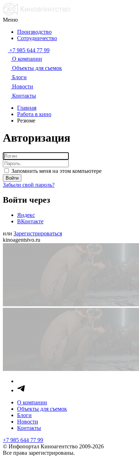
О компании (32, 402)
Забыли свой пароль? (29, 185)
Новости (27, 422)
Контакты (29, 428)
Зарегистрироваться (38, 233)
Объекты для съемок (42, 409)
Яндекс (26, 215)
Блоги (24, 415)
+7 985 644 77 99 (23, 440)
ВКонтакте (30, 221)
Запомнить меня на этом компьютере (56, 171)
